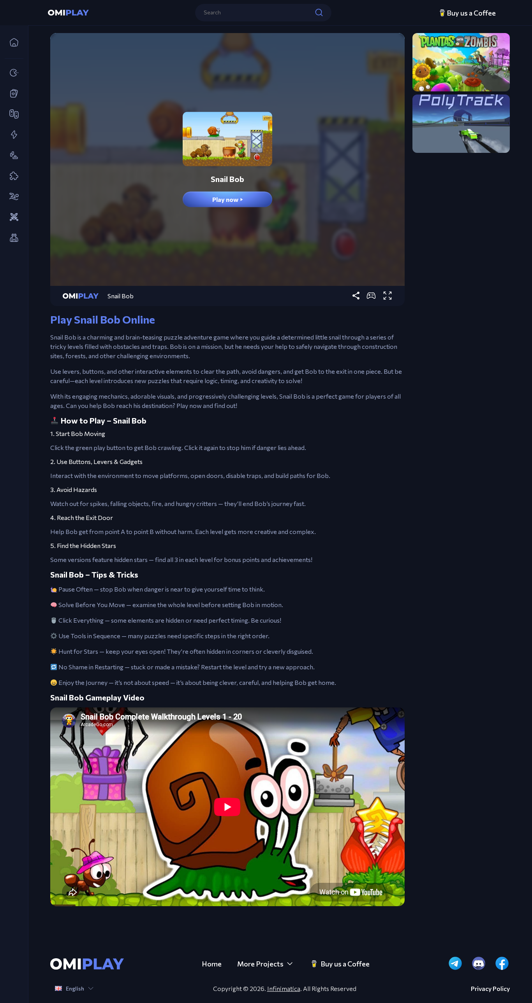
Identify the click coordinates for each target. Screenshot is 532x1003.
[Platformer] (12, 155)
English (75, 988)
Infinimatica (283, 988)
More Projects (260, 963)
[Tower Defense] (12, 238)
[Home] (12, 43)
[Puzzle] (12, 176)
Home (212, 963)
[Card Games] (12, 93)
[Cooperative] (12, 114)
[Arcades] (12, 73)
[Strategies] (12, 217)
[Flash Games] (12, 135)
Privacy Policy (490, 988)
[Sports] (12, 197)
